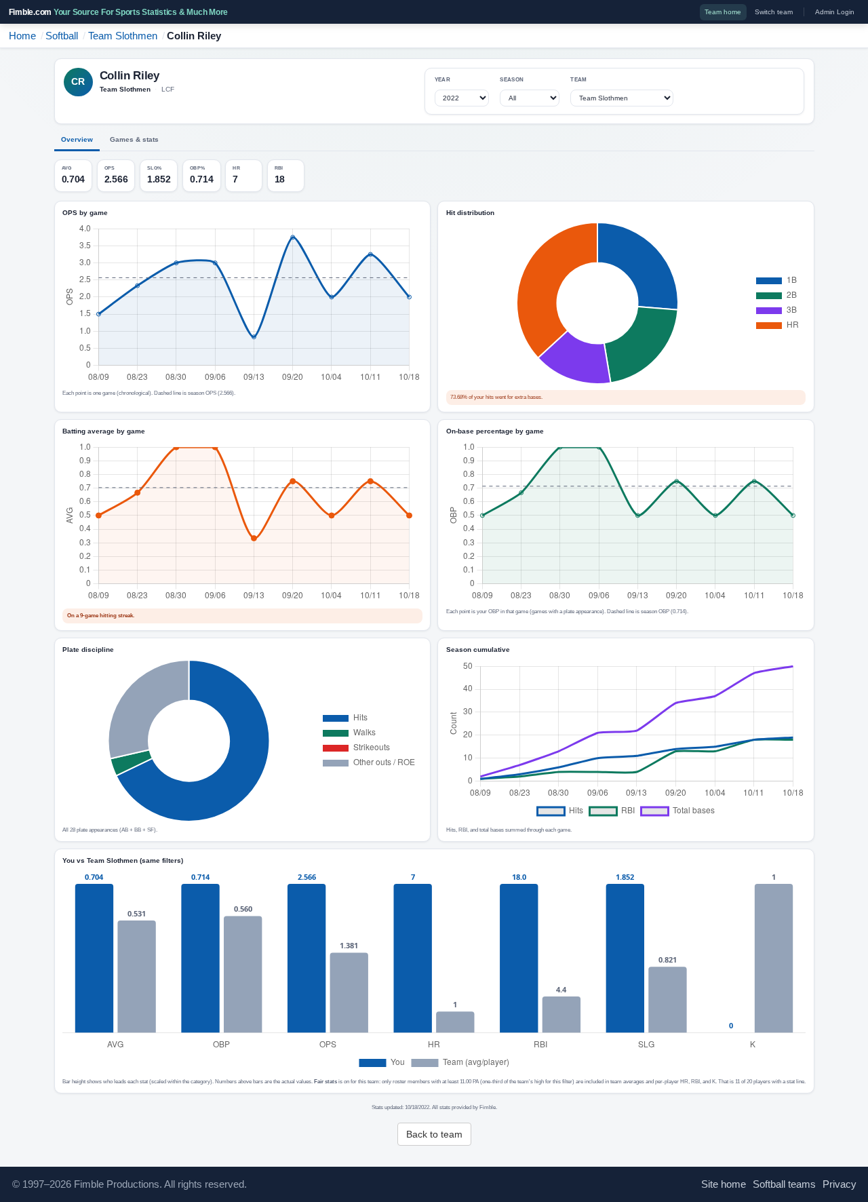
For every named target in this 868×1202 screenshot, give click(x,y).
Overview (77, 139)
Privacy (839, 1184)
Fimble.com (119, 12)
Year (442, 80)
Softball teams (784, 1184)
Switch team (774, 12)
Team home (723, 12)
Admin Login (834, 12)
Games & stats (134, 139)
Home (22, 36)
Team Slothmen (122, 36)
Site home (723, 1184)
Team (578, 80)
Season (512, 80)
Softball (61, 36)
